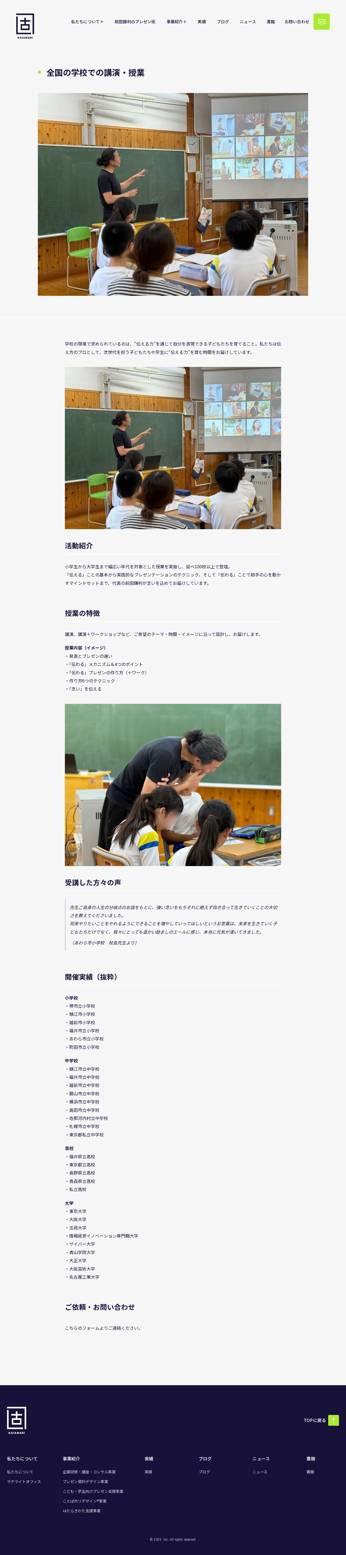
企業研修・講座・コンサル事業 (89, 1471)
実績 (148, 1471)
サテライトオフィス (24, 1481)
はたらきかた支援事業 (82, 1510)
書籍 (310, 1471)
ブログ (204, 1471)
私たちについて (20, 1471)
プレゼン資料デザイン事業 (85, 1481)
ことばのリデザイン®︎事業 (85, 1501)
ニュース (259, 1471)
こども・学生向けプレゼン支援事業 (93, 1491)
